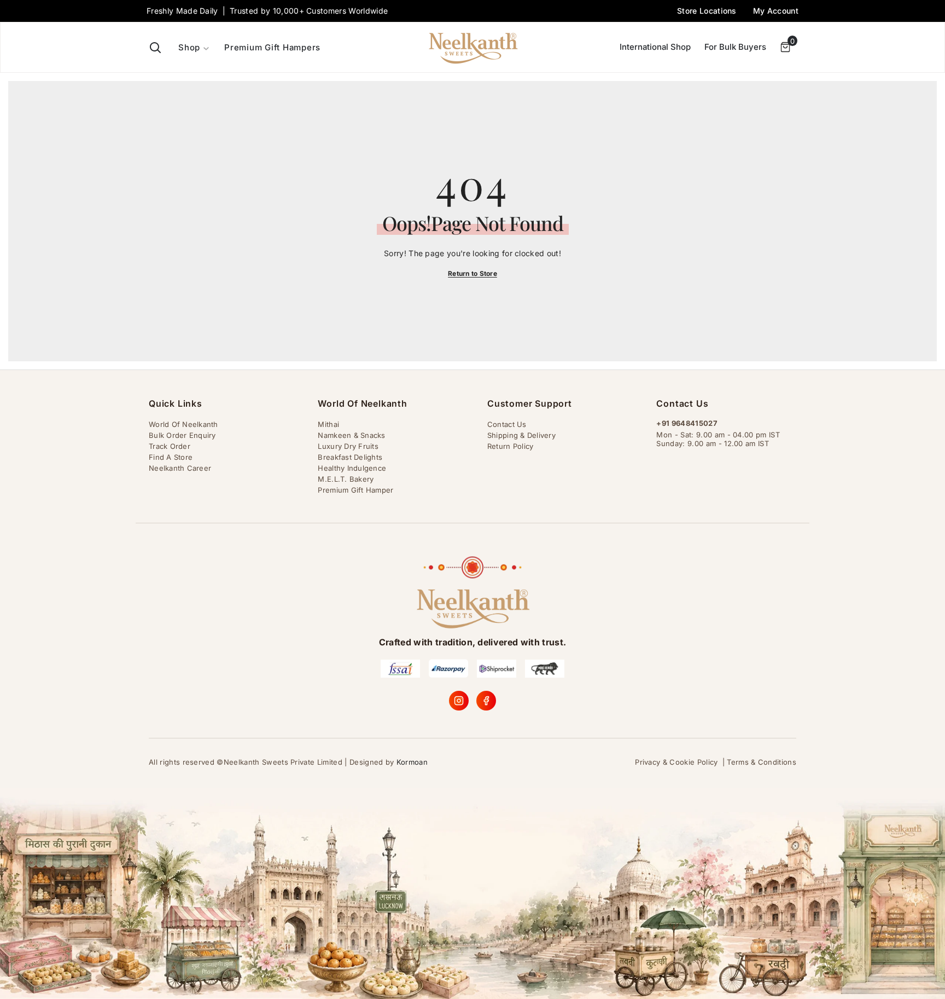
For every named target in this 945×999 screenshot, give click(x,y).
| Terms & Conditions (759, 762)
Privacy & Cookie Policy (676, 762)
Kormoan (412, 762)
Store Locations (707, 11)
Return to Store (472, 273)
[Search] (155, 47)
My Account (775, 11)
